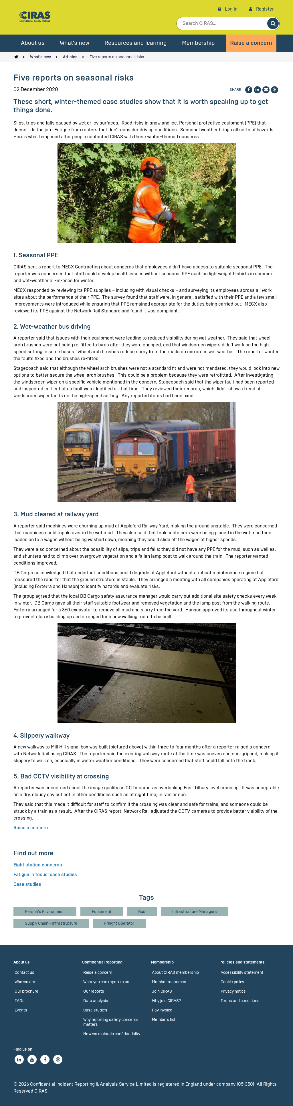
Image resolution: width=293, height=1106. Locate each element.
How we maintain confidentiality (111, 1033)
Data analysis (95, 1000)
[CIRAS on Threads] (57, 1059)
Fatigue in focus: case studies (45, 874)
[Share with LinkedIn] (257, 89)
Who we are (25, 981)
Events (21, 1010)
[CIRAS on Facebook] (45, 1059)
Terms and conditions (240, 1000)
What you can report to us (106, 981)
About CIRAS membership (175, 972)
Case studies (27, 884)
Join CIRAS (162, 991)
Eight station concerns (37, 865)
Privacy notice (233, 991)
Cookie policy (232, 981)
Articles (70, 57)
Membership (198, 43)
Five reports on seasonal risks (117, 57)
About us (33, 43)
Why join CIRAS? (166, 1000)
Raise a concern (251, 43)
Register (264, 9)
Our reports (93, 991)
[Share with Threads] (274, 89)
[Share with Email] (266, 89)
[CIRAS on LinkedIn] (19, 1059)
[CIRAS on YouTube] (32, 1059)
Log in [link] (230, 9)
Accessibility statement (242, 972)
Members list (163, 1019)
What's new (74, 43)
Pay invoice (162, 1010)
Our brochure (26, 991)
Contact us (24, 972)
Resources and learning (135, 43)
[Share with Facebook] (248, 89)
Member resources (169, 981)
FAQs (20, 1000)
